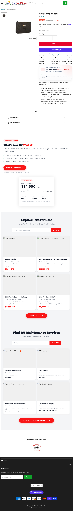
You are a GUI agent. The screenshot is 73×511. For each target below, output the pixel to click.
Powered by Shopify (36, 507)
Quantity (41, 34)
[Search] (65, 3)
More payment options (55, 54)
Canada (36, 485)
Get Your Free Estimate (13, 168)
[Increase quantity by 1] (55, 37)
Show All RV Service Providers (35, 420)
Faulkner (43, 17)
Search (56, 342)
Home (3, 9)
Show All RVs (35, 315)
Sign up (27, 477)
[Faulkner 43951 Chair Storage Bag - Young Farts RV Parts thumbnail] (4, 15)
